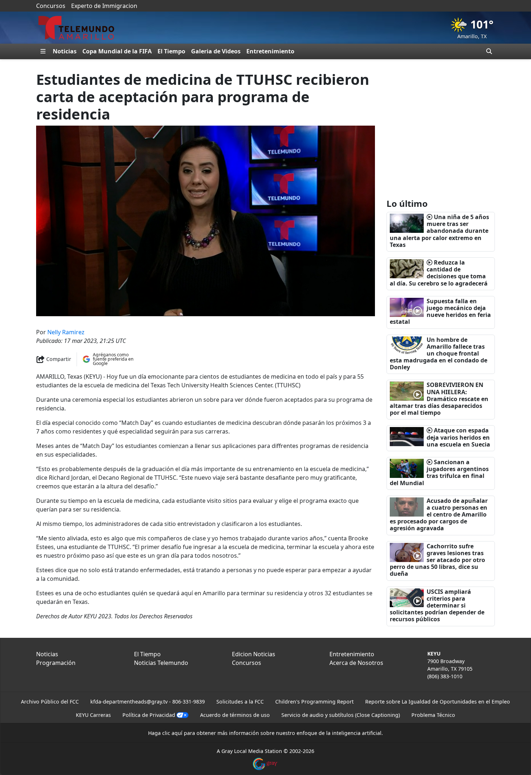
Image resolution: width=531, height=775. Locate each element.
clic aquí (172, 733)
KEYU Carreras (93, 714)
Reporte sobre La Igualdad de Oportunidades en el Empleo (437, 701)
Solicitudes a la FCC (240, 701)
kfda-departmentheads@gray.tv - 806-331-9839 (147, 701)
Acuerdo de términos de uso (235, 714)
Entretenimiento (270, 51)
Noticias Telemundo (161, 663)
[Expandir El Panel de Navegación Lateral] (43, 51)
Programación (55, 663)
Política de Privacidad (148, 714)
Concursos (50, 6)
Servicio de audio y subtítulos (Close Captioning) (340, 714)
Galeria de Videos (216, 51)
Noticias (65, 51)
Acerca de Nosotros (356, 663)
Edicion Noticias (253, 654)
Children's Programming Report (314, 701)
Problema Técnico (433, 714)
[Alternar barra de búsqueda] (489, 51)
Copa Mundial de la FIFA (117, 51)
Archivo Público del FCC (50, 701)
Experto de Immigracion (104, 6)
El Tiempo (171, 51)
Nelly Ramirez (66, 332)
